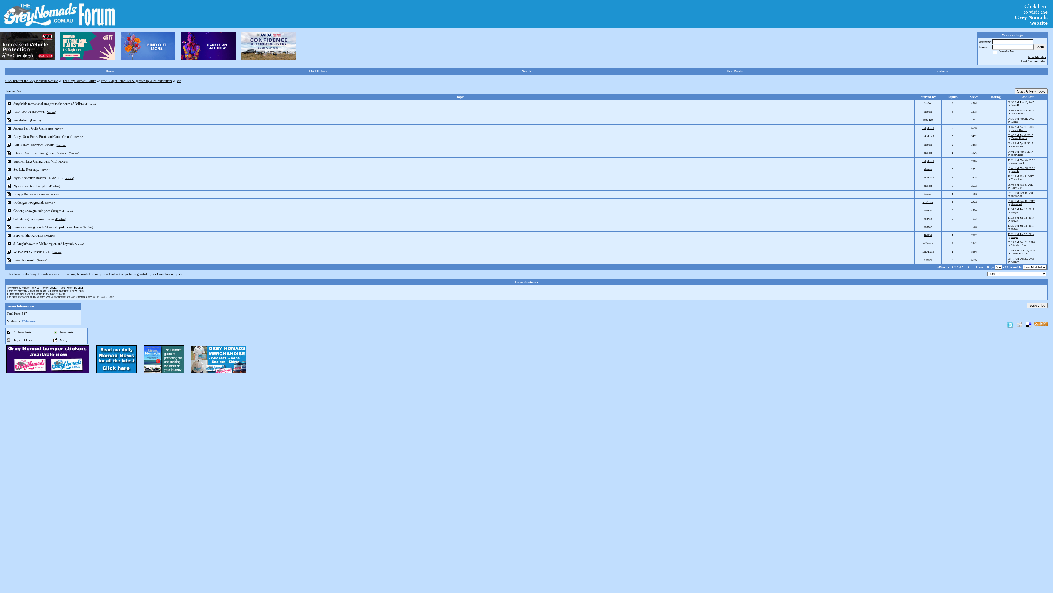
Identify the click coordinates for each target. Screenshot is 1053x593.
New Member (1037, 57)
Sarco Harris (1018, 113)
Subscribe (1037, 305)
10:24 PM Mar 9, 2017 (1021, 176)
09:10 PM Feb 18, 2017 (1021, 192)
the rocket (1016, 195)
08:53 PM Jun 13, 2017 (1021, 102)
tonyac (928, 193)
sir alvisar (928, 202)
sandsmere (1017, 146)
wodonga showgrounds (28, 203)
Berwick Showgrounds (28, 235)
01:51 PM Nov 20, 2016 (1021, 250)
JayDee (928, 103)
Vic (179, 81)
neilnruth (928, 243)
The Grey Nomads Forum (79, 81)
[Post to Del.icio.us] (1028, 324)
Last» (980, 267)
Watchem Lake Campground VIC (35, 161)
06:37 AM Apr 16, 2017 (1021, 126)
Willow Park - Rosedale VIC (32, 252)
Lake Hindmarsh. (24, 260)
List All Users (318, 71)
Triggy (73, 290)
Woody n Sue (1018, 245)
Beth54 (928, 235)
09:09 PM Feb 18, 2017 (1021, 201)
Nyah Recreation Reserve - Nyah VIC (38, 178)
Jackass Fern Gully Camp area (33, 128)
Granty (928, 259)
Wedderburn (21, 120)
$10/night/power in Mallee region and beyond (43, 244)
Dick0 (1014, 121)
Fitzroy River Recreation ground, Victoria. (40, 153)
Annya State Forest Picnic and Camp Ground (42, 137)
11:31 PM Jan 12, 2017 (1021, 209)
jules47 (1015, 105)
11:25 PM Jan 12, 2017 (1021, 225)
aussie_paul (1017, 162)
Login (1039, 47)
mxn (81, 290)
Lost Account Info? (1033, 61)
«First (941, 267)
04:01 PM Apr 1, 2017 (1020, 151)
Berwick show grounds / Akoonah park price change (47, 227)
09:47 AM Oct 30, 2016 (1021, 258)
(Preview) (90, 103)
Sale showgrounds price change (34, 219)
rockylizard (928, 128)
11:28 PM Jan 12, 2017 (1021, 217)
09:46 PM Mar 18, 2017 (1021, 168)
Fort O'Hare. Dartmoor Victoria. (34, 145)
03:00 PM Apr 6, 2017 (1020, 135)
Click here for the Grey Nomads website (31, 81)
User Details (735, 71)
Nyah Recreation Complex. (31, 186)
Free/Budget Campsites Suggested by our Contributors (136, 81)
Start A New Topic (1031, 91)
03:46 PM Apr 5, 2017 (1020, 143)
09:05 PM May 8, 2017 (1021, 110)
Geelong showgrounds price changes (37, 211)
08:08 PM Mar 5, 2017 (1021, 184)
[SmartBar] (27, 46)
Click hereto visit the (1031, 14)
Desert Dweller (1019, 130)
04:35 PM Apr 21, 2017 (1021, 118)
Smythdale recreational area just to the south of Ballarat (48, 104)
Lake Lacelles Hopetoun (29, 112)
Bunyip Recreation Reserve (31, 194)
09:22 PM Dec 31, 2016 (1021, 242)
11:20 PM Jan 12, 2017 (1021, 234)
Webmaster (29, 321)
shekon (928, 111)
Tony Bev (928, 119)
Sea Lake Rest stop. (26, 170)
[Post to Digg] (1019, 324)
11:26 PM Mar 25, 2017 (1021, 159)
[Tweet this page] (1010, 324)
